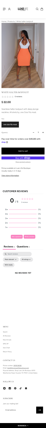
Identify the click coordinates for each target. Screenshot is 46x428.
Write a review (29, 237)
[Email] (26, 388)
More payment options (23, 162)
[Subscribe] (39, 410)
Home (4, 21)
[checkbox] (8, 265)
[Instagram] (4, 388)
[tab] (23, 247)
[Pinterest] (15, 388)
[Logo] (23, 9)
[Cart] (41, 9)
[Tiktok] (20, 388)
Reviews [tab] (9, 246)
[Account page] (9, 9)
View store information (10, 176)
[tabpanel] (23, 276)
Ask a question (17, 237)
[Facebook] (10, 388)
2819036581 (17, 365)
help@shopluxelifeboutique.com (18, 368)
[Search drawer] (37, 9)
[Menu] (4, 9)
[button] (23, 425)
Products (11, 21)
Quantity (4, 132)
